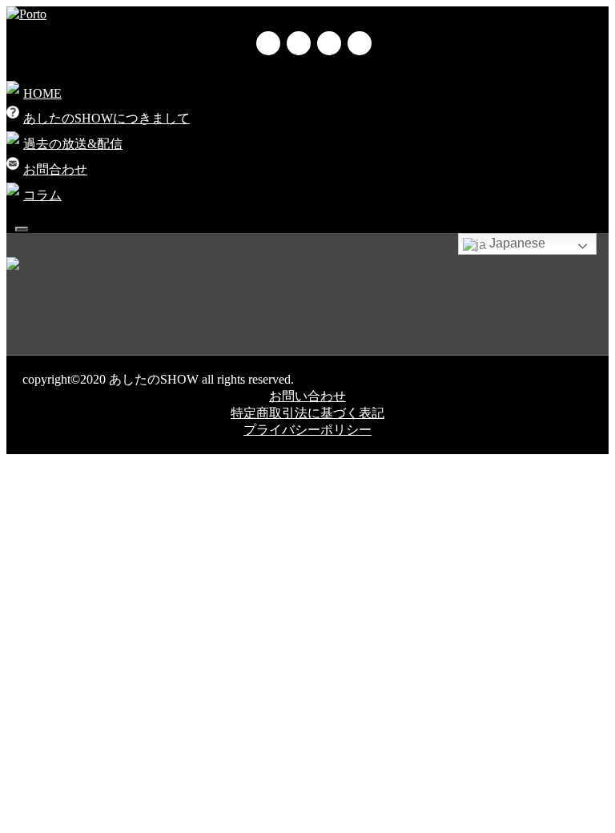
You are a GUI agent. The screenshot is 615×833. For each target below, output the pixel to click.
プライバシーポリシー (307, 430)
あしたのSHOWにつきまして (106, 118)
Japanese (515, 243)
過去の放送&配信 (73, 144)
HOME (42, 93)
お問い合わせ (307, 396)
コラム (42, 195)
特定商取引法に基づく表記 (307, 413)
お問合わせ (55, 169)
